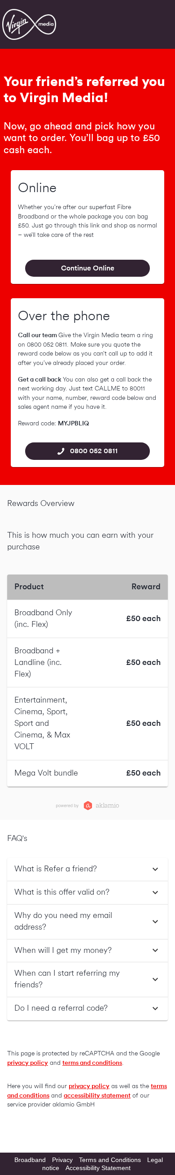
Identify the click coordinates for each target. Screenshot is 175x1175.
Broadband (30, 1159)
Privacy (62, 1159)
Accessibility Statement (98, 1167)
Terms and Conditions (110, 1159)
